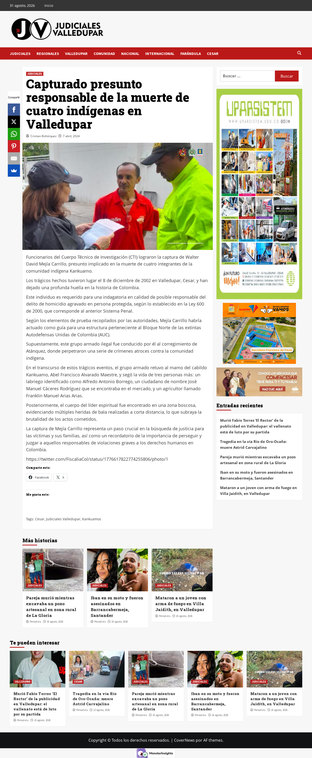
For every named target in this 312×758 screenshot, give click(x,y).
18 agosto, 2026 (55, 621)
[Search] (299, 53)
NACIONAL (130, 53)
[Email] (14, 158)
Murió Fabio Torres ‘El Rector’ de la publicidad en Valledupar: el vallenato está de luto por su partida (255, 426)
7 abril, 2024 (71, 136)
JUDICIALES (20, 53)
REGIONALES (48, 53)
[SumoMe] (14, 170)
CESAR (212, 53)
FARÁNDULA (190, 53)
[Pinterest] (14, 146)
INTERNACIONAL (159, 53)
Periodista (35, 621)
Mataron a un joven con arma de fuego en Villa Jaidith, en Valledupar (180, 603)
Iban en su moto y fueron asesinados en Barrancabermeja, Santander (117, 606)
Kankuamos (91, 519)
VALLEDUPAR (76, 53)
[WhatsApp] (14, 134)
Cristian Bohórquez (43, 136)
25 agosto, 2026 (42, 720)
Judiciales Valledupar (63, 519)
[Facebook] (14, 109)
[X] (14, 122)
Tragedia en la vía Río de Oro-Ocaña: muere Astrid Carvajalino (253, 444)
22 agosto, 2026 (101, 710)
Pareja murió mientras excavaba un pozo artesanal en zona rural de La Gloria (51, 606)
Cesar (39, 519)
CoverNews (184, 740)
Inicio (48, 5)
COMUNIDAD (104, 53)
